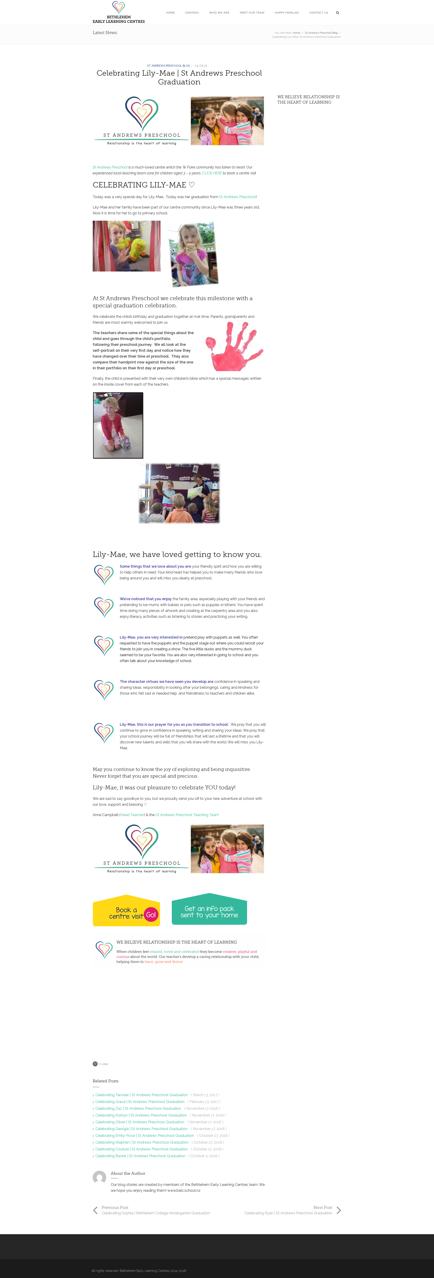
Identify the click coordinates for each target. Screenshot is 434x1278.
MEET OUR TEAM (252, 12)
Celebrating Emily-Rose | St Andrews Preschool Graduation (145, 1135)
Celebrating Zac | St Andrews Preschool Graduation (138, 1108)
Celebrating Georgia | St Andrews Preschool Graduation (142, 1129)
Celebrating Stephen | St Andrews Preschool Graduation (142, 1142)
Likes (103, 1064)
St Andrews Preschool (110, 167)
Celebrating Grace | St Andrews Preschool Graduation (140, 1102)
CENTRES (192, 12)
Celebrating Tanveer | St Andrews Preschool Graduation (142, 1095)
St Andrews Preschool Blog (321, 32)
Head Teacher (132, 815)
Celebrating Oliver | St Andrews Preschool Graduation (140, 1122)
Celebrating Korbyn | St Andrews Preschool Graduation (141, 1115)
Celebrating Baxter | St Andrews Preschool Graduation (140, 1156)
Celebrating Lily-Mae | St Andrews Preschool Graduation (179, 77)
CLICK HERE (212, 173)
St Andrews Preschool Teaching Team (187, 815)
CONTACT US (318, 12)
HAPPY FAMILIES (287, 12)
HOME (170, 12)
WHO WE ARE (219, 12)
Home (296, 32)
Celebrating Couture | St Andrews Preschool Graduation (142, 1149)
